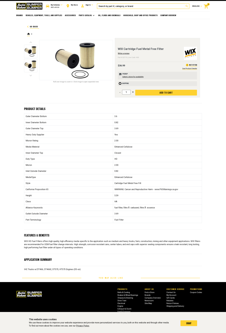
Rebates (169, 301)
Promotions (196, 289)
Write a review (123, 53)
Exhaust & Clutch (124, 309)
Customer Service (175, 289)
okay (188, 323)
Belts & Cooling (124, 292)
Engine (120, 306)
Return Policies (172, 303)
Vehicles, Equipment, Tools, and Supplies (44, 15)
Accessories (70, 15)
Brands (19, 15)
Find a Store (149, 292)
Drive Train (122, 301)
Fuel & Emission (124, 312)
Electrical (121, 303)
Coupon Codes (196, 292)
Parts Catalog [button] (87, 15)
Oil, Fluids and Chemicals (109, 15)
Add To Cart (166, 92)
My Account (171, 295)
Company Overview (168, 15)
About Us (149, 289)
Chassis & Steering (125, 298)
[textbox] (140, 6)
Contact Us (171, 292)
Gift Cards (170, 298)
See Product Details (189, 69)
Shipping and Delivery (175, 306)
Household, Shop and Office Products (140, 15)
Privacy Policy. (82, 326)
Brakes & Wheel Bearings (128, 295)
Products (122, 289)
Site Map (148, 303)
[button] (54, 6)
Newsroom (149, 301)
